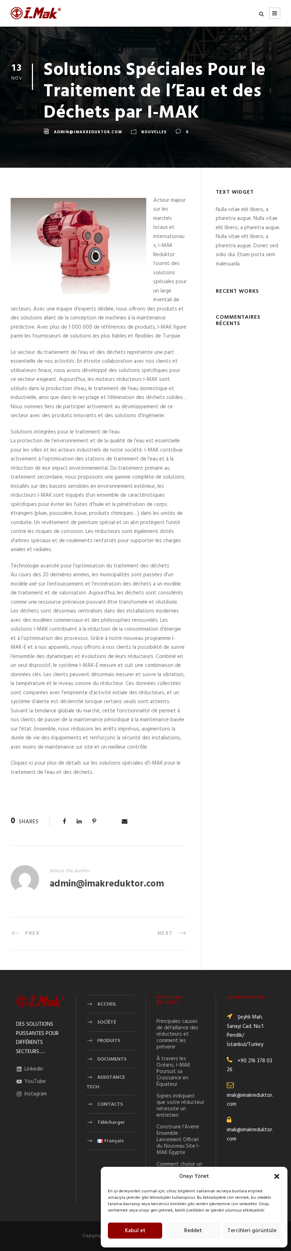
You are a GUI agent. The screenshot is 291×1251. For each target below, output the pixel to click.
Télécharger (111, 1122)
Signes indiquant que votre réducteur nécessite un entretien (180, 1106)
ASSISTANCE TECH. (106, 1082)
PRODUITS (108, 1041)
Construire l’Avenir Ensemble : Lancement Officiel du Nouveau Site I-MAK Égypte (178, 1140)
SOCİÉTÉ (106, 1022)
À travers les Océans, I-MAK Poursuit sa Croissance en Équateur (173, 1072)
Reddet (193, 1230)
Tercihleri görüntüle (251, 1230)
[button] (276, 1176)
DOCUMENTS (111, 1059)
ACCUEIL (106, 1004)
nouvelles (154, 132)
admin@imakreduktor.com (88, 132)
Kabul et (135, 1230)
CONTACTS (110, 1104)
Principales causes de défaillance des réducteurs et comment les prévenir (177, 1034)
